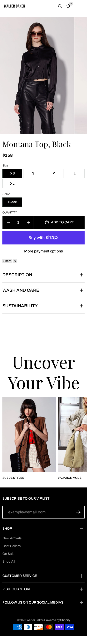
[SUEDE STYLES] (29, 434)
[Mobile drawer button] (80, 6)
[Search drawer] (60, 6)
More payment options (43, 251)
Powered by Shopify (57, 620)
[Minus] (8, 222)
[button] (78, 512)
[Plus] (28, 222)
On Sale (8, 554)
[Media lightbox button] (37, 75)
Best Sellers (11, 546)
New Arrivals (12, 538)
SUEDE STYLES (13, 477)
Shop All (8, 561)
